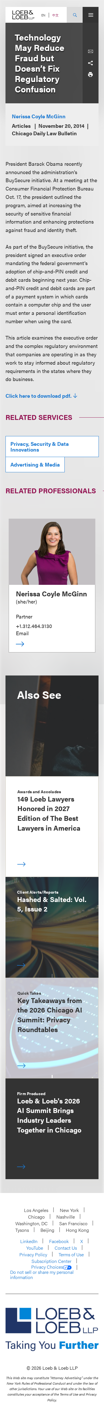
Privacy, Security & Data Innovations (39, 446)
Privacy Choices (47, 1267)
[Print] (90, 74)
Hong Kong (77, 1230)
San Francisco (73, 1223)
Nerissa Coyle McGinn (39, 116)
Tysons (22, 1230)
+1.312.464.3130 (34, 625)
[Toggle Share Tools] (90, 63)
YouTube (34, 1247)
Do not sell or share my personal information (42, 1275)
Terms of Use (71, 1254)
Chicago (36, 1216)
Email (22, 633)
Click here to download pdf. (38, 396)
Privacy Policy (33, 1254)
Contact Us (66, 1247)
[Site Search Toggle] (75, 15)
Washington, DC (31, 1223)
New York (69, 1210)
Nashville (65, 1216)
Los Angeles (36, 1210)
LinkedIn (29, 1241)
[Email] (90, 51)
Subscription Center (51, 1261)
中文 (55, 15)
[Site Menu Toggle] (91, 15)
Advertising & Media (35, 464)
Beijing (47, 1230)
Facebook (59, 1241)
